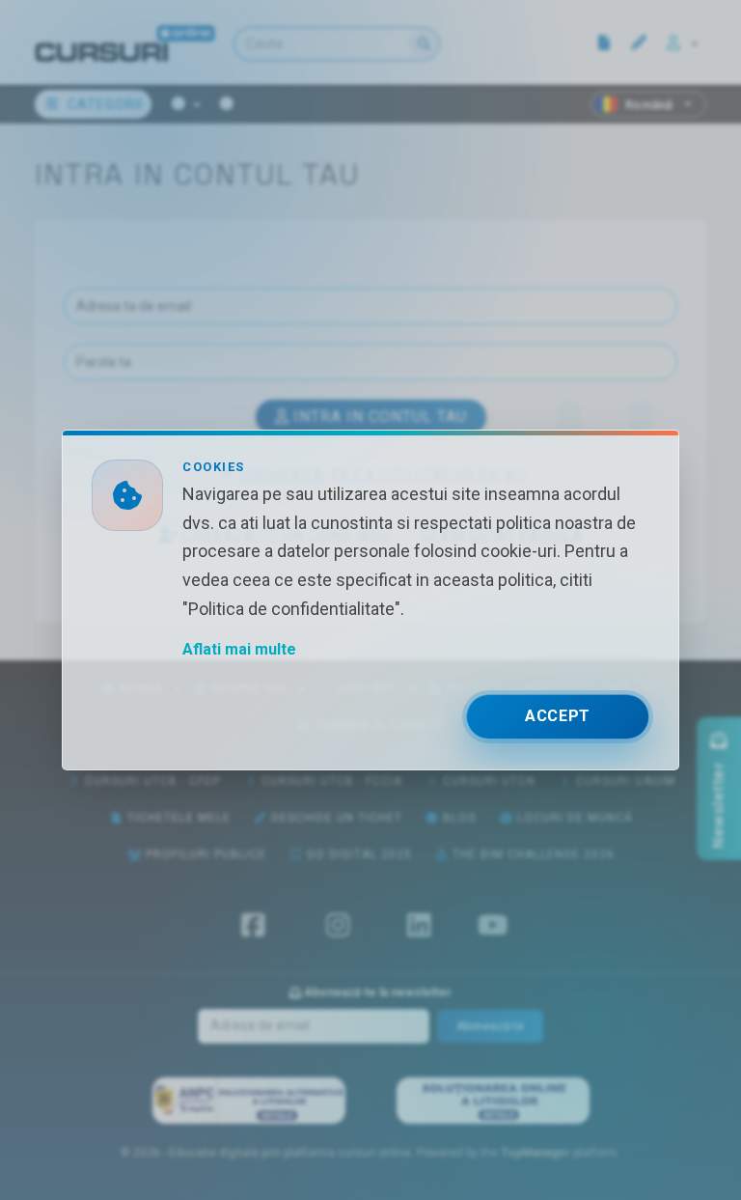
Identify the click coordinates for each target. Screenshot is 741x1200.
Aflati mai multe (239, 649)
